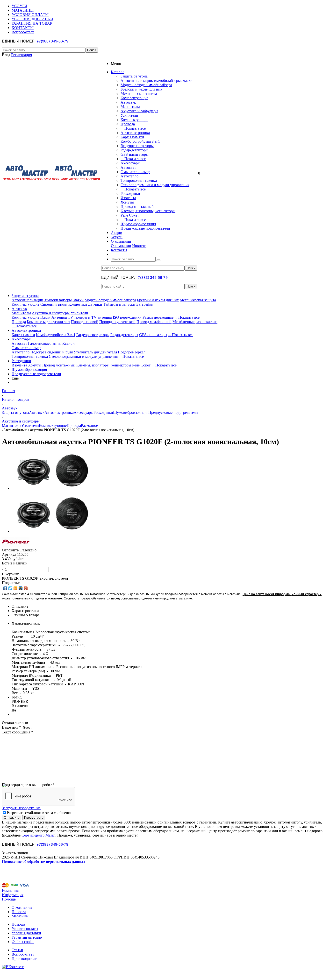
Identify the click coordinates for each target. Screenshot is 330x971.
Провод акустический (117, 322)
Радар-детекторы (134, 150)
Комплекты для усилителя (48, 322)
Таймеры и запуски (119, 304)
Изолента (128, 198)
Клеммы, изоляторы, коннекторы (148, 211)
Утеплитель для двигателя (95, 352)
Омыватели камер (135, 172)
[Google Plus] (25, 588)
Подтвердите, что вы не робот (28, 785)
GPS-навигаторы (135, 154)
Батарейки (144, 304)
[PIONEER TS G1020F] (53, 488)
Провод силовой (84, 322)
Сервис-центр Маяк (38, 835)
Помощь (9, 899)
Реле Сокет (130, 215)
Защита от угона (134, 76)
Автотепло (129, 176)
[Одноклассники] (15, 588)
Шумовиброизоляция (138, 224)
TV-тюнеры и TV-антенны (90, 317)
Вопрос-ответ (23, 954)
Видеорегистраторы (137, 146)
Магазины (20, 916)
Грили (45, 317)
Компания (10, 890)
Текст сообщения (17, 732)
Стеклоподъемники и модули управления (155, 185)
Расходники (130, 193)
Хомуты (127, 202)
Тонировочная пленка (139, 180)
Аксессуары (130, 163)
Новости (139, 246)
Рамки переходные (158, 317)
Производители (24, 959)
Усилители (129, 115)
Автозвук (128, 102)
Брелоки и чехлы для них (141, 89)
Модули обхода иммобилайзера (146, 85)
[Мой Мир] (20, 588)
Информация (12, 895)
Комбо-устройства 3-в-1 (140, 141)
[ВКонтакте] (5, 588)
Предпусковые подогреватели (145, 228)
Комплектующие (134, 98)
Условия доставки (26, 933)
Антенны (59, 317)
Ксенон (68, 343)
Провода (128, 124)
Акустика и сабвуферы (139, 111)
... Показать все (133, 128)
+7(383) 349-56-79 (52, 41)
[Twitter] (10, 588)
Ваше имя (11, 727)
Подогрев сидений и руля (51, 352)
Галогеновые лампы (44, 343)
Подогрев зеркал (131, 352)
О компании (121, 246)
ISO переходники (127, 317)
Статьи (17, 950)
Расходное (89, 425)
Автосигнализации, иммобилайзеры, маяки (157, 80)
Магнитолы (130, 107)
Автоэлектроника (135, 133)
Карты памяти (132, 137)
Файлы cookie (23, 942)
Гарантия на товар (27, 937)
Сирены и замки (53, 304)
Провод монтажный (137, 206)
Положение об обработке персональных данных (43, 861)
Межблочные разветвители (194, 322)
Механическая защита (139, 93)
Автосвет (128, 167)
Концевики (77, 304)
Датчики (95, 304)
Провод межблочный (154, 322)
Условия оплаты (25, 929)
